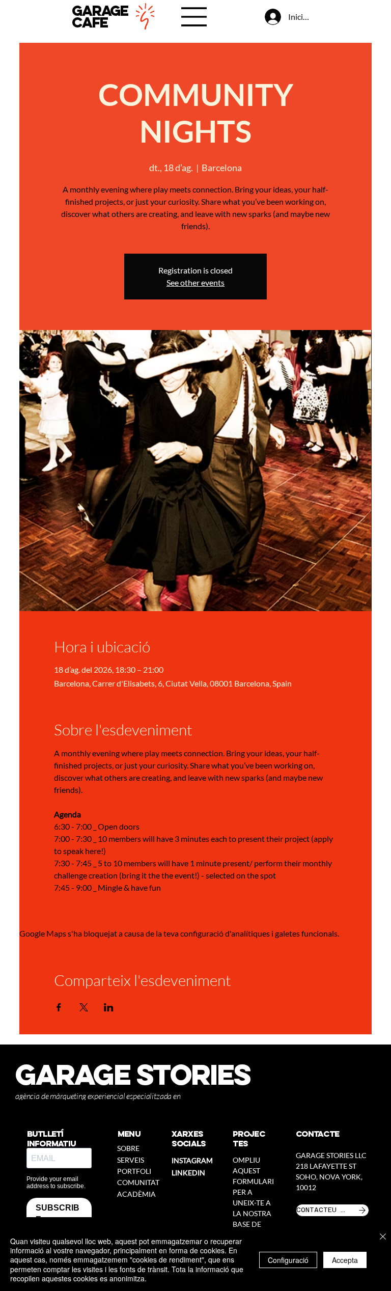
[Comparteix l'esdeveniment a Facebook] (59, 1007)
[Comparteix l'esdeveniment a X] (84, 1007)
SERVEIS (130, 1160)
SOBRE (128, 1148)
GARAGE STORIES (132, 1074)
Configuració (288, 1260)
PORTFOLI (134, 1171)
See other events (195, 282)
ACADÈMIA (136, 1194)
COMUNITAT (138, 1182)
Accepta (345, 1260)
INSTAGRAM (192, 1160)
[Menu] (194, 17)
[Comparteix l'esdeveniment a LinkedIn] (109, 1007)
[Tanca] (383, 1237)
